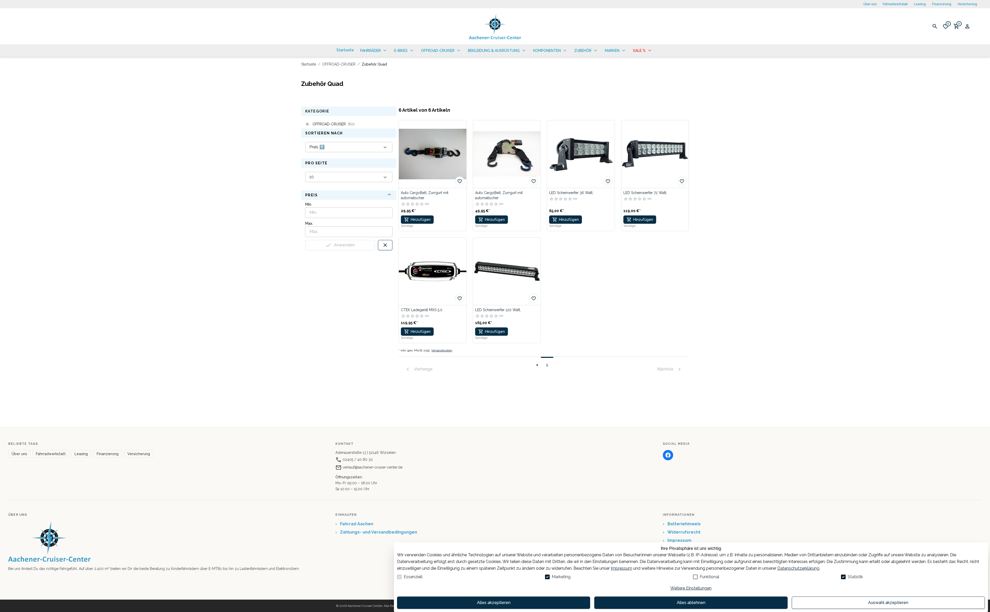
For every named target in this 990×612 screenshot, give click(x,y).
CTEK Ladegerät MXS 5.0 (421, 310)
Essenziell (413, 576)
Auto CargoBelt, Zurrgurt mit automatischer (424, 195)
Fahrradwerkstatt (895, 4)
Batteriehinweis (682, 523)
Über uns (870, 4)
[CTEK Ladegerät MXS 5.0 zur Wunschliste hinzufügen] (459, 298)
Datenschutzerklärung (798, 568)
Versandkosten (441, 350)
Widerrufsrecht (681, 532)
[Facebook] (668, 455)
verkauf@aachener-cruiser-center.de (372, 467)
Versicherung (967, 4)
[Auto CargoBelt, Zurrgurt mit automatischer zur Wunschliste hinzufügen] (459, 181)
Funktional (709, 576)
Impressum (621, 568)
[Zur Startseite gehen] (495, 26)
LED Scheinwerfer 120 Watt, (498, 310)
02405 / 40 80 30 (357, 459)
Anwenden (344, 245)
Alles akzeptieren (493, 602)
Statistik (855, 576)
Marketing (561, 576)
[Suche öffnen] (935, 26)
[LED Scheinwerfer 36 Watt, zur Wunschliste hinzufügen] (608, 181)
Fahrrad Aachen (354, 523)
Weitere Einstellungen (691, 588)
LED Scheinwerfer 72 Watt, (645, 193)
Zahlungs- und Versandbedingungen (376, 532)
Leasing (920, 4)
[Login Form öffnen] (967, 26)
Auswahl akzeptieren (888, 602)
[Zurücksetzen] (385, 245)
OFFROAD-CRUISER (339, 64)
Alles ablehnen (691, 602)
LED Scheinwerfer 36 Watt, (571, 193)
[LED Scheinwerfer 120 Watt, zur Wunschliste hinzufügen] (533, 298)
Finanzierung (941, 4)
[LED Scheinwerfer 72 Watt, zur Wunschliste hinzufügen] (682, 181)
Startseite (308, 64)
